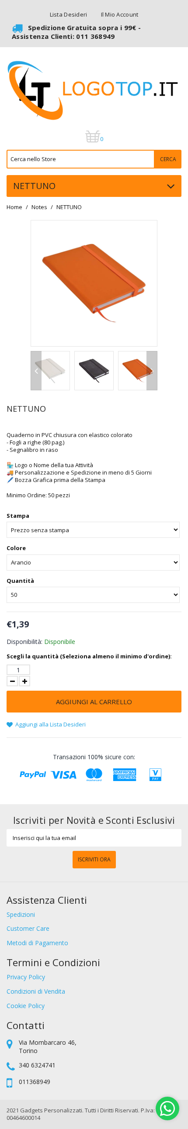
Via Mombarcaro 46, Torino (48, 1046)
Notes (39, 207)
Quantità (20, 581)
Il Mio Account (120, 14)
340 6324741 (37, 1065)
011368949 (34, 1081)
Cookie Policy (26, 1006)
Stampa (18, 516)
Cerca (168, 159)
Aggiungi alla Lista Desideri (50, 724)
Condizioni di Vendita (36, 991)
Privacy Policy (26, 977)
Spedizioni (21, 914)
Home (14, 207)
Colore (16, 548)
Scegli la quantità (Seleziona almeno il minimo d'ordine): (89, 656)
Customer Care (28, 928)
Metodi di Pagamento (37, 943)
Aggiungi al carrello (94, 701)
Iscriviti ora (94, 859)
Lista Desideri (68, 14)
